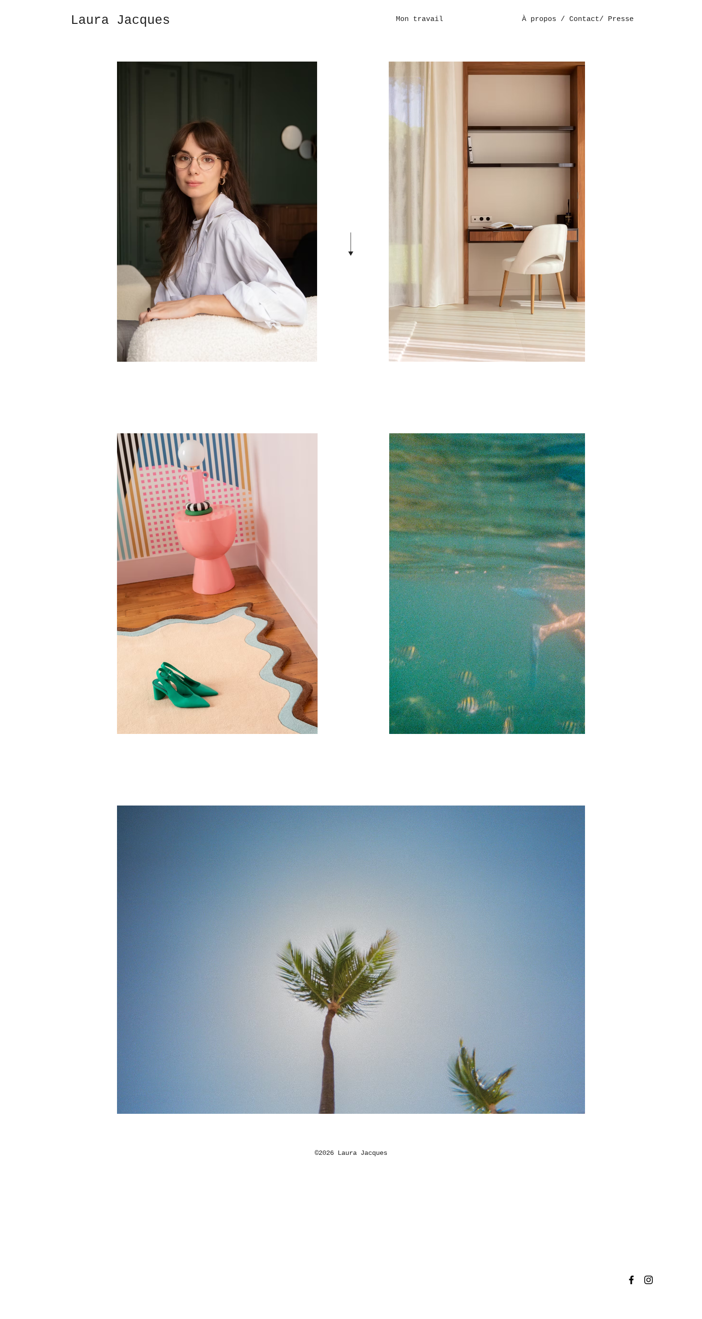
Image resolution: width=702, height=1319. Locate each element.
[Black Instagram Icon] (648, 1280)
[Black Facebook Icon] (631, 1280)
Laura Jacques (120, 20)
